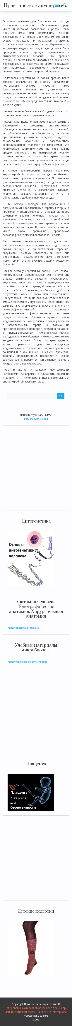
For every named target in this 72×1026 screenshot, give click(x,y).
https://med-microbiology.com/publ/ (28, 661)
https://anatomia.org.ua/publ (24, 627)
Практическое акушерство (35, 5)
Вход (45, 418)
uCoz (36, 1019)
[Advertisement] (36, 470)
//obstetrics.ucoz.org (36, 1015)
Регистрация (31, 418)
